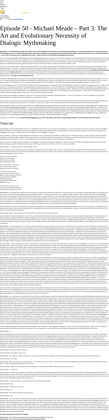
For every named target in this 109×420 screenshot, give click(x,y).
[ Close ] (2, 8)
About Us (2, 4)
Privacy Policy (3, 6)
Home (1, 2)
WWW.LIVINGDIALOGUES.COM (18, 107)
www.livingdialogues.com (34, 117)
